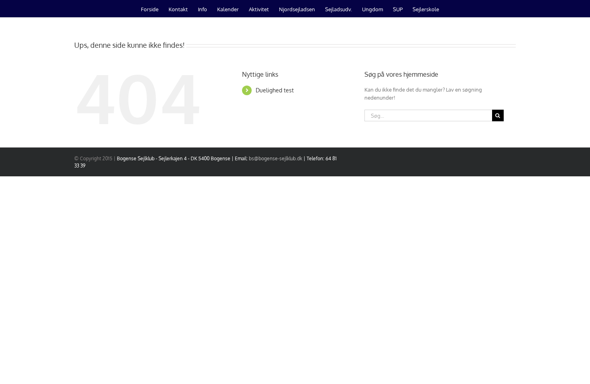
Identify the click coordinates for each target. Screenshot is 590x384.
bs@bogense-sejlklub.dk (275, 158)
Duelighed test (275, 90)
